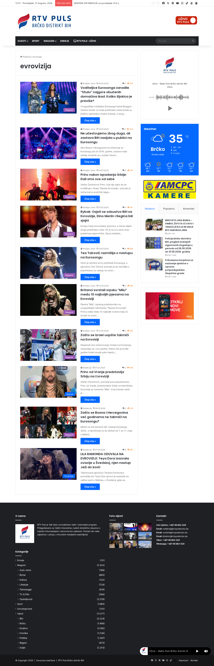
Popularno (169, 208)
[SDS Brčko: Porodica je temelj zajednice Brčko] (130, 527)
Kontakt (194, 660)
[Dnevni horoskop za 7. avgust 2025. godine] (145, 527)
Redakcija (87, 367)
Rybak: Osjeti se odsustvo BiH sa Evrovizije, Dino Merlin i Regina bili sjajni (107, 216)
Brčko (23, 623)
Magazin (49, 41)
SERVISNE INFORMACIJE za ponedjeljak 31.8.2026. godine (102, 3)
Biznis (23, 575)
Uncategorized (24, 609)
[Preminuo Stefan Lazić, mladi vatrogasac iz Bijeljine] (130, 535)
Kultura (23, 579)
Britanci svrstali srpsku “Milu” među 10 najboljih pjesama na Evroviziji (105, 294)
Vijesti (22, 41)
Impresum (183, 660)
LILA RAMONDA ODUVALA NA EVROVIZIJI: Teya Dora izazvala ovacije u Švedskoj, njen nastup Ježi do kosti (106, 460)
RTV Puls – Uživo (86, 41)
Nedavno (150, 208)
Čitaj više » (90, 120)
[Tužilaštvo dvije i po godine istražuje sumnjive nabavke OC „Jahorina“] (145, 544)
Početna (26, 57)
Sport (35, 41)
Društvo (24, 628)
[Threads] (191, 3)
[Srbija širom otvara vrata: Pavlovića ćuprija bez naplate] (145, 535)
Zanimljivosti (26, 599)
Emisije (64, 41)
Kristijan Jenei (89, 83)
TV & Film (24, 594)
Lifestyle (24, 584)
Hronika (24, 633)
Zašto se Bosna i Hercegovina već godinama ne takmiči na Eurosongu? (104, 417)
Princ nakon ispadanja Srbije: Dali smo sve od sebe (104, 176)
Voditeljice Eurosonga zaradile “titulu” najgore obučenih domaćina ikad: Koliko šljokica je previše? (106, 94)
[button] (169, 108)
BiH (21, 618)
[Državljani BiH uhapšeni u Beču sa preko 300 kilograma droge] (116, 527)
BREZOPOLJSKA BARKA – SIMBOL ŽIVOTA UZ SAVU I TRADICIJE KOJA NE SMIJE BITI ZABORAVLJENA (179, 225)
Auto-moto (25, 570)
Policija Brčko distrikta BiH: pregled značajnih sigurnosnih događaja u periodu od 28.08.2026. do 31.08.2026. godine (179, 245)
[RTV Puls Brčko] (44, 21)
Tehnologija (25, 589)
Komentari (188, 208)
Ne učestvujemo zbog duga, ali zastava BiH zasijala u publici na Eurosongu (106, 137)
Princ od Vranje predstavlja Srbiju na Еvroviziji (102, 374)
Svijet (22, 647)
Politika (23, 638)
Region (23, 642)
